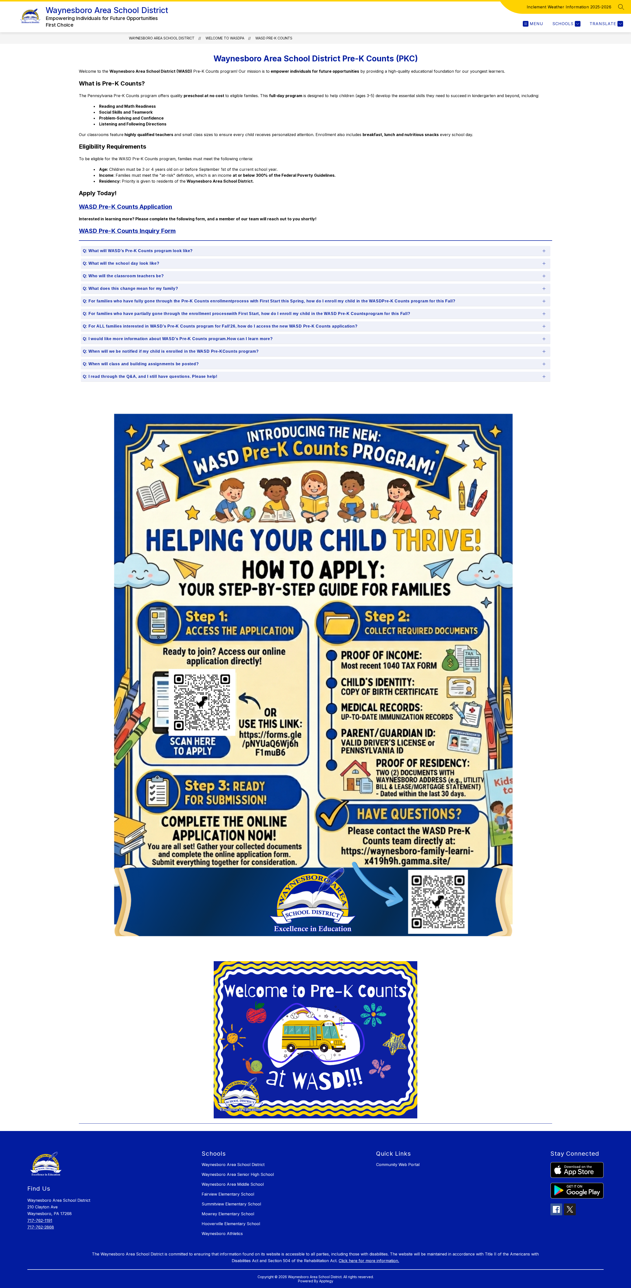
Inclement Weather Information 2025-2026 (569, 6)
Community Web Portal (398, 1164)
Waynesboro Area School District (161, 38)
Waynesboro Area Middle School (233, 1184)
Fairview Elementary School (228, 1194)
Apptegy (326, 1281)
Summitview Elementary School (231, 1203)
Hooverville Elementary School (231, 1223)
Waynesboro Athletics (222, 1233)
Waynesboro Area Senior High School (238, 1174)
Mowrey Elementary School (228, 1213)
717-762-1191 (39, 1220)
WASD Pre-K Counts (273, 38)
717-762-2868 (40, 1227)
